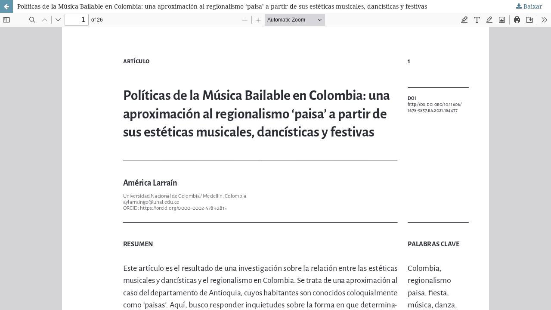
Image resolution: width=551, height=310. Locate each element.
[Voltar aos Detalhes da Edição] (6, 6)
